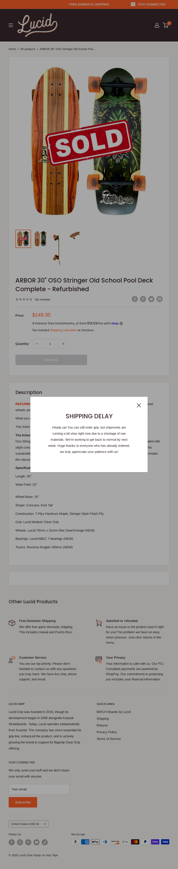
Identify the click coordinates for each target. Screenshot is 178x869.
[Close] (139, 405)
